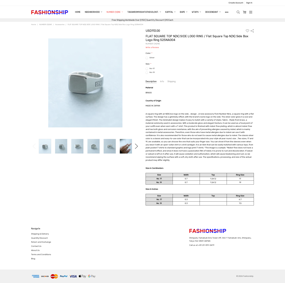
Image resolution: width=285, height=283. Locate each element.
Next (136, 146)
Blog (33, 258)
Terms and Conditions (41, 254)
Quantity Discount (39, 238)
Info (162, 81)
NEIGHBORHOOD (92, 12)
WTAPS (195, 12)
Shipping (171, 81)
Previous (34, 146)
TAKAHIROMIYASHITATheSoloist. (143, 12)
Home (77, 12)
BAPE (182, 12)
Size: (148, 64)
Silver (152, 58)
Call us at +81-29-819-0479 (201, 245)
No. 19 (152, 72)
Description (151, 81)
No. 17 (152, 68)
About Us (35, 250)
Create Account (236, 3)
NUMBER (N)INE (114, 12)
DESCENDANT (211, 12)
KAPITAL (169, 12)
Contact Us (36, 246)
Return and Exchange (41, 242)
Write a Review (152, 47)
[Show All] (227, 12)
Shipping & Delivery (40, 234)
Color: (149, 53)
